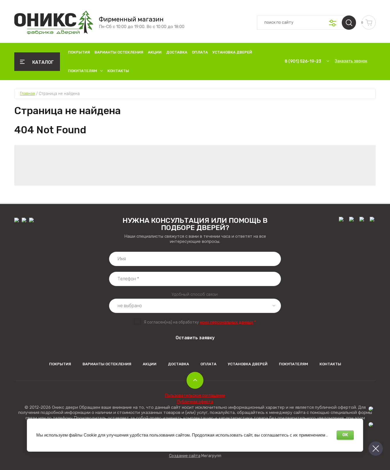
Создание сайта (184, 455)
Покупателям (82, 71)
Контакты (118, 71)
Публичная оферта (195, 401)
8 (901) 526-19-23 (303, 61)
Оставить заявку (195, 337)
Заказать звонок (351, 61)
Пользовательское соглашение (195, 395)
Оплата (200, 52)
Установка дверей (232, 52)
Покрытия (79, 52)
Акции (155, 52)
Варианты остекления (119, 52)
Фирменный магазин (131, 19)
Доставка (176, 52)
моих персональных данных (226, 322)
